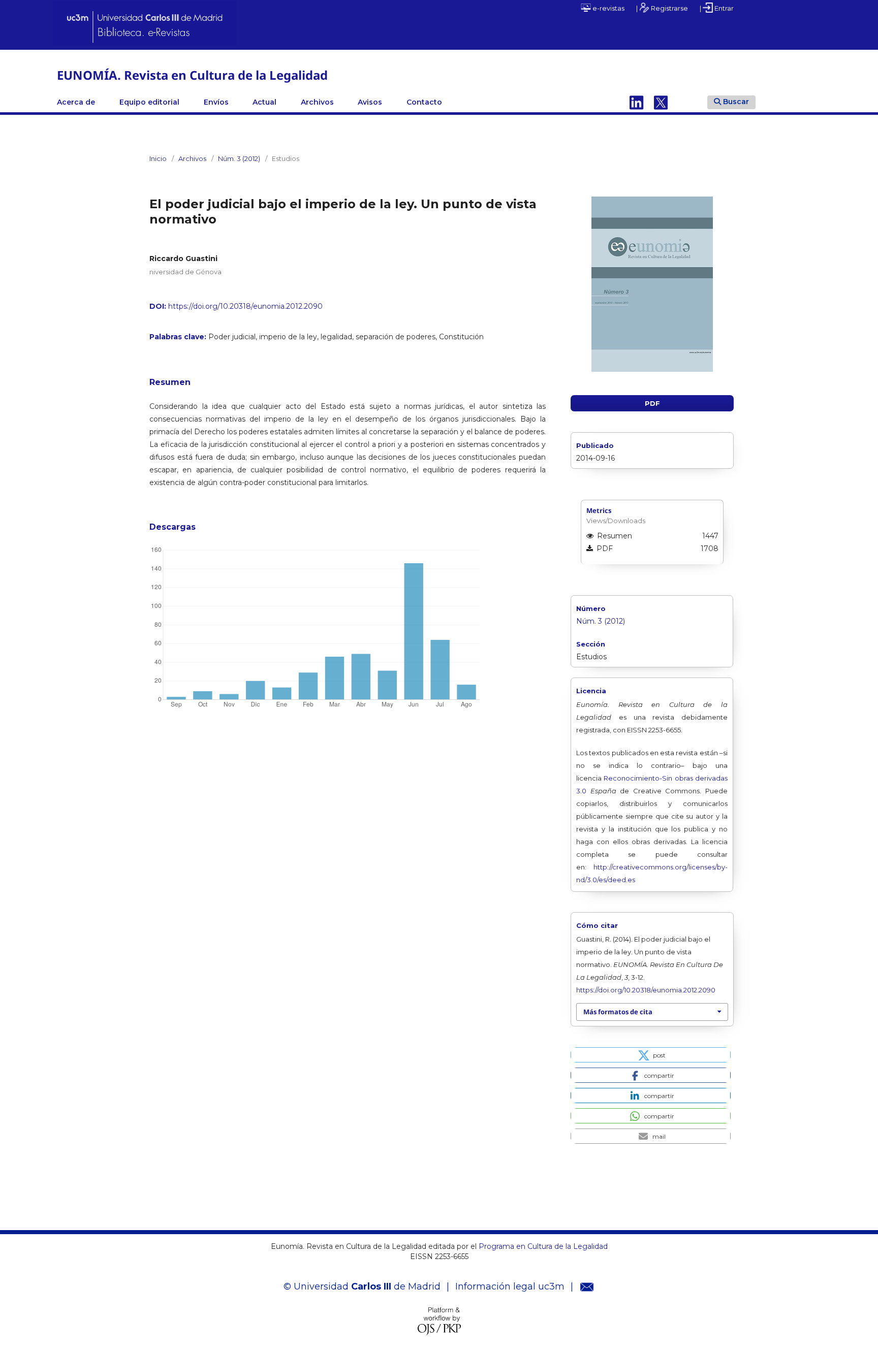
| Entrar (717, 8)
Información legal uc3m (510, 1286)
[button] (651, 1054)
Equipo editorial (149, 102)
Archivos (317, 102)
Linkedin (637, 102)
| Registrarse (662, 8)
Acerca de (76, 102)
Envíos (216, 102)
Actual (264, 102)
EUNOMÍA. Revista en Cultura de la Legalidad (192, 75)
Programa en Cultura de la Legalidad (542, 1246)
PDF (652, 403)
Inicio (158, 158)
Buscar (736, 101)
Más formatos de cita (617, 1011)
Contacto (424, 102)
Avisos (370, 102)
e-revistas (607, 8)
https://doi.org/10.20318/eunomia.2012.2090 (245, 306)
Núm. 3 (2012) (239, 158)
